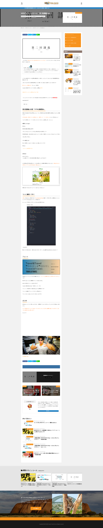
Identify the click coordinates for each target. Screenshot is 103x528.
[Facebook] (25, 34)
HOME (23, 27)
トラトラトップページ (70, 34)
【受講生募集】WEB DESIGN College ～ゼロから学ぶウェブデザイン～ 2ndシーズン (46, 446)
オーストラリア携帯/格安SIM (71, 37)
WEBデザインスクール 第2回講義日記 (38, 27)
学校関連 (71, 63)
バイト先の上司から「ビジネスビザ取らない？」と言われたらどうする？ (77, 83)
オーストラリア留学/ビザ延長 (71, 43)
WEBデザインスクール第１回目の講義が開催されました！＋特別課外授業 (46, 454)
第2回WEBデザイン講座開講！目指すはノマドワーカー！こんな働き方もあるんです (47, 431)
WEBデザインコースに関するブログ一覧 (30, 92)
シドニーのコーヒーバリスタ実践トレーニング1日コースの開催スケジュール (77, 58)
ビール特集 (70, 69)
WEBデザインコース (37, 16)
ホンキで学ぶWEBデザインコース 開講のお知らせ (45, 422)
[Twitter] (30, 34)
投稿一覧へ (48, 410)
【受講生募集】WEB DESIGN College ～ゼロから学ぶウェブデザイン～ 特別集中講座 (46, 438)
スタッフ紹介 (68, 45)
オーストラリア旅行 (69, 40)
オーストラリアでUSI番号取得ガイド (77, 65)
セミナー (71, 54)
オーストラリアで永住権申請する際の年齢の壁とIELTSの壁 (77, 91)
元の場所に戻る (26, 356)
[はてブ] (34, 34)
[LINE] (38, 34)
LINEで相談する (36, 508)
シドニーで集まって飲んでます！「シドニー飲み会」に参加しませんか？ (77, 73)
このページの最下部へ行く (28, 148)
